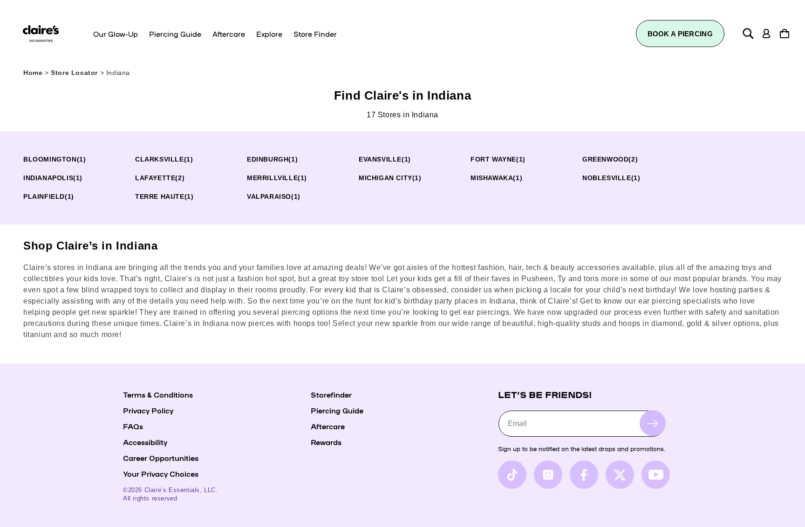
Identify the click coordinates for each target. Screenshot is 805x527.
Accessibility (145, 442)
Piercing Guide (337, 410)
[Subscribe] (653, 423)
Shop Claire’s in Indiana (90, 245)
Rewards (326, 442)
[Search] (748, 33)
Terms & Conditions (158, 394)
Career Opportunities (160, 458)
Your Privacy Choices (160, 473)
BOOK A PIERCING (680, 34)
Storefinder (331, 394)
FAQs (133, 426)
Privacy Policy (148, 410)
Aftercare (328, 426)
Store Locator (75, 72)
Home (32, 72)
